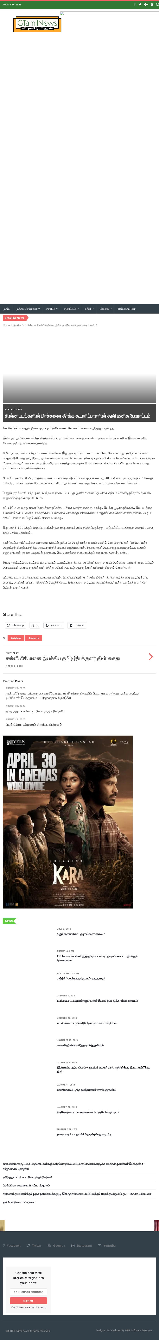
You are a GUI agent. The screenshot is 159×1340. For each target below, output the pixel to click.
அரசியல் (51, 308)
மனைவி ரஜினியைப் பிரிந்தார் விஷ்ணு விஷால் (80, 1045)
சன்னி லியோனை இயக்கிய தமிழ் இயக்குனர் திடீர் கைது (63, 658)
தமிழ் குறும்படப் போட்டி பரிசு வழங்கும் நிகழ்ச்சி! (35, 711)
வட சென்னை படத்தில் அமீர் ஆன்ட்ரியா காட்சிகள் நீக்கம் (86, 1023)
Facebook (13, 1245)
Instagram (84, 1245)
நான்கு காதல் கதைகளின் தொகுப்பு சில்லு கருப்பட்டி (84, 1134)
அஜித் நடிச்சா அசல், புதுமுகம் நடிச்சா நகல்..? (81, 934)
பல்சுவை (104, 308)
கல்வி (88, 308)
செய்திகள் (16, 638)
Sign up (28, 1300)
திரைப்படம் (70, 308)
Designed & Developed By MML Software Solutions (124, 1330)
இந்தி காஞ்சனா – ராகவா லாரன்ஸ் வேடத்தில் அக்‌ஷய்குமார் (88, 1112)
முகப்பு (6, 308)
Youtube (109, 1245)
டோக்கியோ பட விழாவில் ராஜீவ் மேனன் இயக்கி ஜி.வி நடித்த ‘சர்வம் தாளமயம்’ (97, 1001)
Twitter (36, 1245)
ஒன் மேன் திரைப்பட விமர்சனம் (19, 1202)
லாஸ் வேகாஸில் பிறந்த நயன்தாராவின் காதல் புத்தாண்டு (86, 1090)
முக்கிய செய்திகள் (26, 308)
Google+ (59, 1245)
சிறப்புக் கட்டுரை (127, 308)
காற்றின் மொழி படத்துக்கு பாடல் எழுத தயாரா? (81, 978)
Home (6, 325)
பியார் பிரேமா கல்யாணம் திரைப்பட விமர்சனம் (34, 724)
